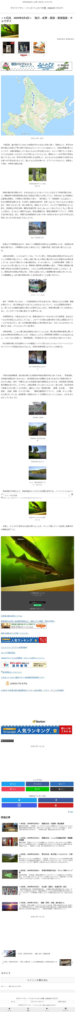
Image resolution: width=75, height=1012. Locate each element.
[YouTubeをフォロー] (55, 805)
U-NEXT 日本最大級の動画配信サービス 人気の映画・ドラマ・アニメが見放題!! (32, 690)
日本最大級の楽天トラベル (11, 616)
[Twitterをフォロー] (19, 800)
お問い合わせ (62, 1001)
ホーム (13, 1001)
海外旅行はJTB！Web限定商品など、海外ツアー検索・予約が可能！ (28, 621)
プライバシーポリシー (37, 1001)
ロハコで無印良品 (8, 653)
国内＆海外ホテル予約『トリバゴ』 (15, 633)
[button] (69, 495)
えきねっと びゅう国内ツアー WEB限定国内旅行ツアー (23, 677)
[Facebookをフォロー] (55, 800)
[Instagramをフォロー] (19, 805)
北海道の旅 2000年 (8, 740)
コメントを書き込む (37, 980)
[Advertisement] (37, 761)
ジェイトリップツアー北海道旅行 (14, 647)
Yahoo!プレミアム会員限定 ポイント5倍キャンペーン (22, 658)
